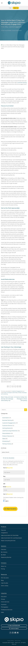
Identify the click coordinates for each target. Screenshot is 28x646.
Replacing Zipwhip (6, 557)
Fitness (3, 599)
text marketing (4, 394)
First (4, 476)
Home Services (5, 601)
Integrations (4, 532)
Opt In (6, 501)
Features (3, 530)
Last (4, 483)
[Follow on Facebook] (10, 633)
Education (4, 596)
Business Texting (7, 420)
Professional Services (6, 609)
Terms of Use (18, 640)
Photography (4, 607)
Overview (3, 549)
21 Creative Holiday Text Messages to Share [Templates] (20, 398)
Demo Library (4, 585)
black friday (15, 392)
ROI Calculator (5, 577)
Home (2, 27)
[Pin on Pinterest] (18, 386)
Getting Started (6, 428)
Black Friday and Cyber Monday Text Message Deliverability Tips (7, 398)
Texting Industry (6, 443)
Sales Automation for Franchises (9, 535)
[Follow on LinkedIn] (15, 633)
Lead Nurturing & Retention (10, 430)
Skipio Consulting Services (8, 540)
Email (7, 486)
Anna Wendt (19, 30)
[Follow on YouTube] (18, 633)
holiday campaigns (22, 392)
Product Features (7, 436)
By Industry (4, 552)
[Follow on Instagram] (13, 633)
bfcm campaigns (8, 392)
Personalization (6, 433)
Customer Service (7, 425)
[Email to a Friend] (15, 386)
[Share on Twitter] (13, 386)
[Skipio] (14, 3)
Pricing (3, 569)
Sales (3, 438)
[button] (2, 3)
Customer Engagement (15, 27)
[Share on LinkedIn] (20, 386)
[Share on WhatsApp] (8, 386)
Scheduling (5, 441)
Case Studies (4, 583)
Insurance (3, 604)
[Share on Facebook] (10, 386)
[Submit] (25, 409)
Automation (5, 417)
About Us (3, 566)
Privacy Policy (10, 640)
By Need (3, 554)
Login (10, 7)
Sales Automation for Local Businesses (11, 538)
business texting (22, 82)
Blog (6, 27)
